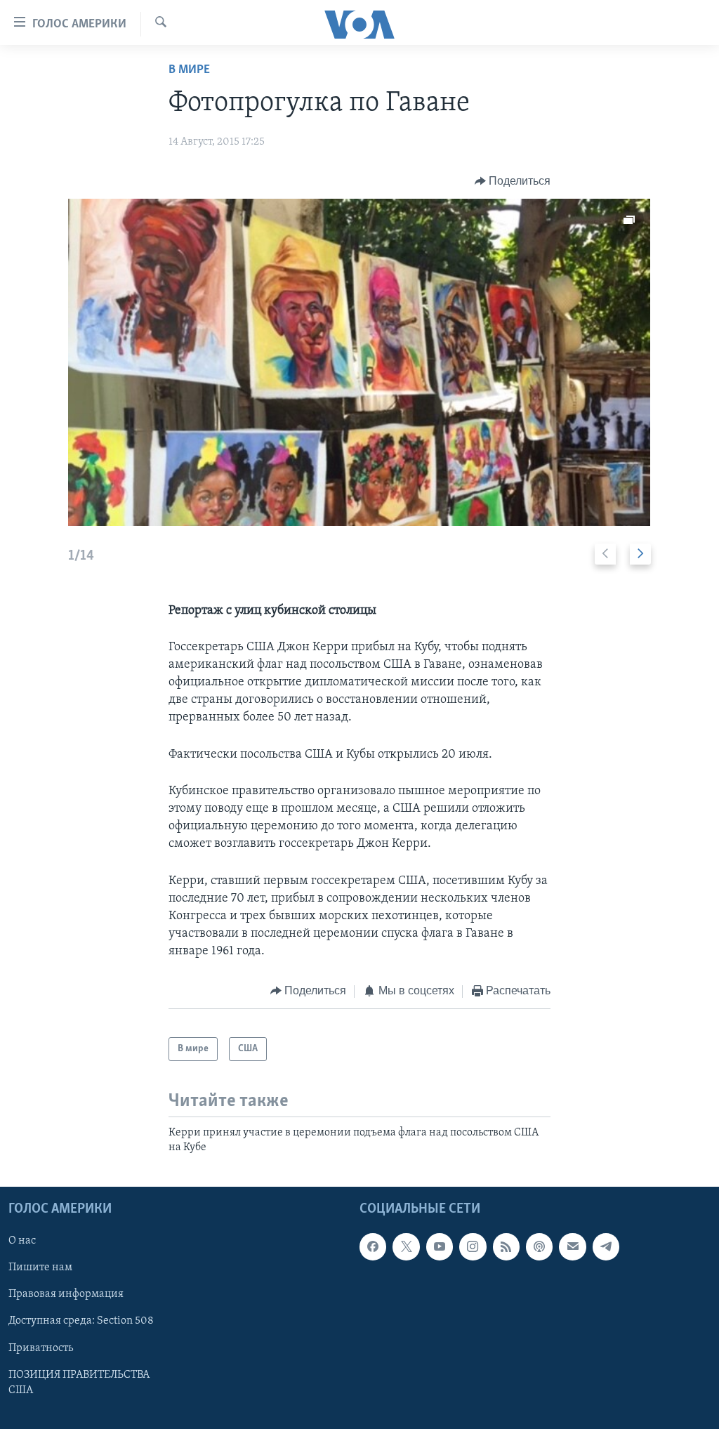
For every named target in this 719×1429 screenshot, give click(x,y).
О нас (22, 1241)
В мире (189, 70)
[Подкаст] (539, 1247)
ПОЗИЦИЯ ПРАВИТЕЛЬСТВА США (79, 1382)
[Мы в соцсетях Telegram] (606, 1247)
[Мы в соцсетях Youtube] (439, 1247)
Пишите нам (40, 1268)
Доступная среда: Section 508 (81, 1321)
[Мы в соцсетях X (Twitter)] (406, 1247)
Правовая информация (66, 1294)
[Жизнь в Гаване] (359, 362)
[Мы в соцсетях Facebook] (373, 1247)
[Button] (513, 181)
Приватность (40, 1348)
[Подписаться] (572, 1247)
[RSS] (506, 1247)
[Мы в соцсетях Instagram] (472, 1247)
